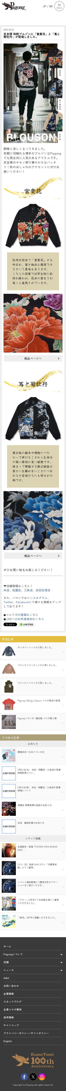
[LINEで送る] (26, 624)
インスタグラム (37, 598)
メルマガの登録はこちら (22, 615)
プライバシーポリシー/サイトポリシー (26, 1033)
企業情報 (9, 993)
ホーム (7, 946)
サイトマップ (11, 1025)
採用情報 (9, 1017)
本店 (6, 590)
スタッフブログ (13, 1001)
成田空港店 (43, 590)
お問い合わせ (11, 986)
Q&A (6, 978)
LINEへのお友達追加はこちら (25, 619)
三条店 (28, 590)
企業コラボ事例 (13, 1009)
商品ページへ (33, 358)
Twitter (8, 602)
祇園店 (16, 590)
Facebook (22, 602)
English (8, 1041)
